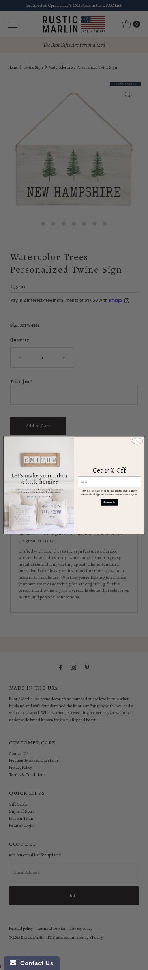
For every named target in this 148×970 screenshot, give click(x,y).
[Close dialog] (137, 441)
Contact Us (34, 963)
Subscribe (109, 502)
